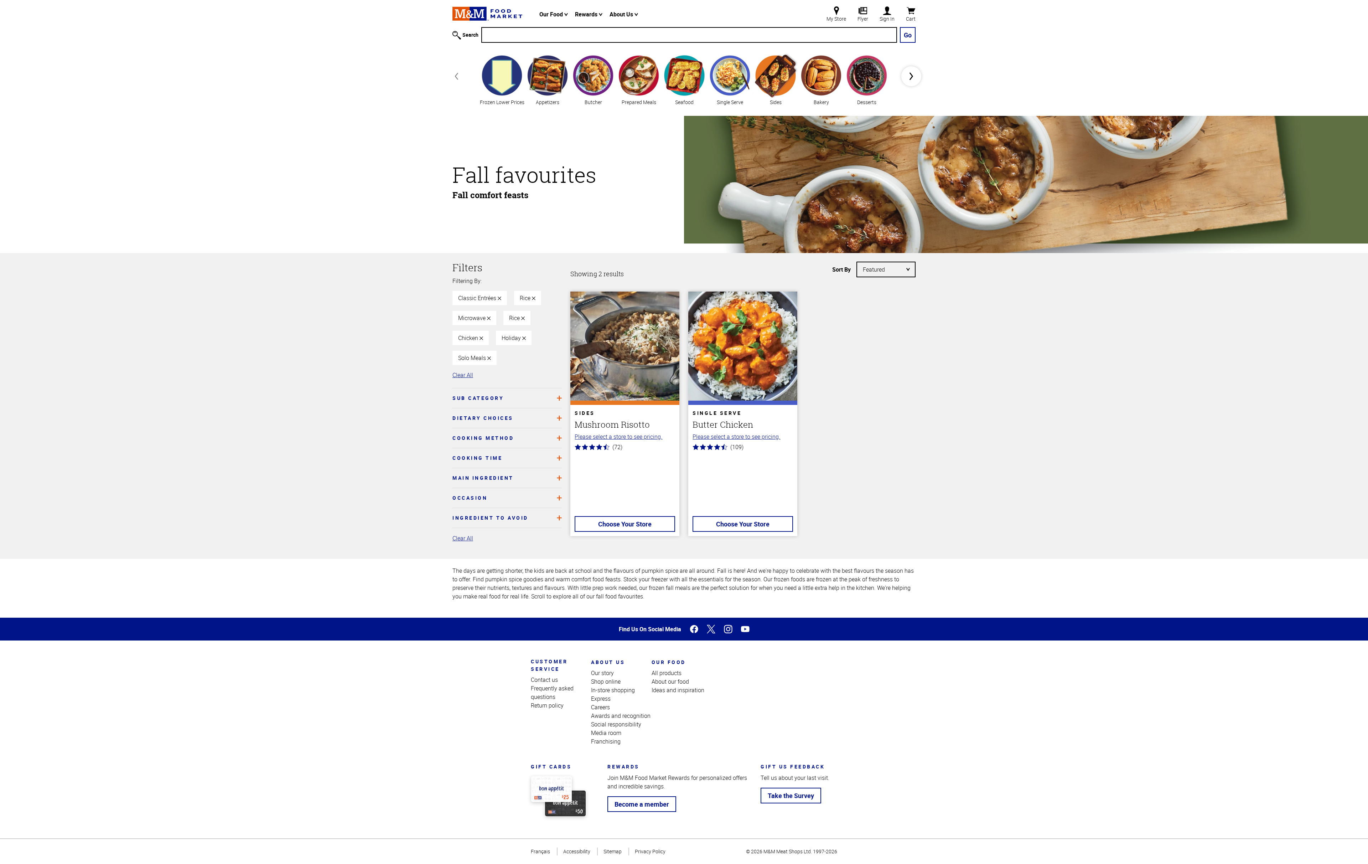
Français (540, 851)
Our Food (551, 14)
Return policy (547, 705)
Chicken (469, 338)
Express (601, 699)
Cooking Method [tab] (483, 437)
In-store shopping (613, 690)
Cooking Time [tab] (477, 457)
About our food (670, 681)
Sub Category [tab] (478, 398)
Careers (600, 707)
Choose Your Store (625, 524)
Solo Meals (472, 358)
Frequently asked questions (552, 692)
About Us (622, 14)
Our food (669, 662)
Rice (526, 298)
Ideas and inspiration (678, 690)
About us (608, 662)
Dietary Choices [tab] (482, 418)
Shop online (606, 681)
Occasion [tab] (469, 497)
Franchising (606, 741)
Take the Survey (791, 795)
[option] (502, 79)
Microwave (472, 318)
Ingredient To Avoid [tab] (490, 517)
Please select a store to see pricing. (618, 437)
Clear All (462, 375)
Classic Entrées (478, 298)
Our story (602, 673)
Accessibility (576, 851)
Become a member (642, 804)
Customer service (549, 665)
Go (908, 35)
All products (667, 673)
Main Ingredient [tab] (483, 477)
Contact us (544, 680)
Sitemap (612, 851)
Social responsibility (616, 724)
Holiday (512, 338)
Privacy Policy (650, 851)
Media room (606, 733)
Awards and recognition (621, 716)
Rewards (587, 14)
